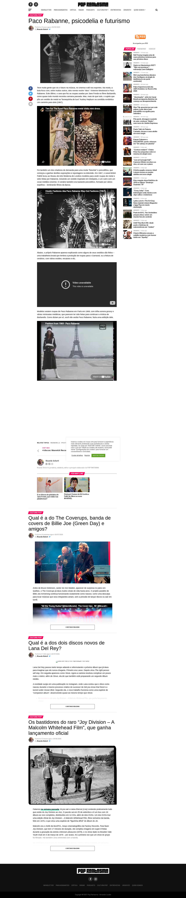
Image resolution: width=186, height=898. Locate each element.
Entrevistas (116, 10)
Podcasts (90, 10)
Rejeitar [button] (87, 455)
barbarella (55, 443)
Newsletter (46, 10)
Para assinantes (60, 10)
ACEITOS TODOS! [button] (98, 455)
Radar (81, 10)
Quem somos (139, 10)
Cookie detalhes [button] (77, 455)
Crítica (73, 10)
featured (65, 443)
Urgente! (127, 10)
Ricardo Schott (42, 29)
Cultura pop (102, 10)
